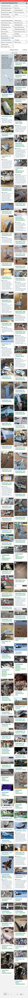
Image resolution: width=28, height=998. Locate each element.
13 (17, 994)
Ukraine (24, 62)
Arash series (17, 708)
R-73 (10, 343)
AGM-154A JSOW (18, 172)
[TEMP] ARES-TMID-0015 (6, 278)
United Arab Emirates (19, 218)
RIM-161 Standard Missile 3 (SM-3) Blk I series (7, 596)
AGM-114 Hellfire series (19, 581)
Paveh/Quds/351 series (6, 766)
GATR (23, 146)
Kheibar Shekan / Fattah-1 (20, 720)
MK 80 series (17, 668)
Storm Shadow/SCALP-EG (20, 595)
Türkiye (10, 593)
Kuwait (24, 875)
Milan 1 (21, 123)
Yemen (24, 331)
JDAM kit (23, 732)
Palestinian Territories (19, 145)
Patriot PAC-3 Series (5, 753)
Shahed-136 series (5, 780)
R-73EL (3, 345)
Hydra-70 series (18, 146)
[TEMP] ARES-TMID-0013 (6, 190)
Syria (24, 706)
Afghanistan (17, 356)
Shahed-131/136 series (19, 934)
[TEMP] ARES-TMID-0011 (6, 973)
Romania (3, 779)
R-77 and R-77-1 (18, 653)
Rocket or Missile (18, 62)
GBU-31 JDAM (4, 877)
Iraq (23, 755)
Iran (10, 156)
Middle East (4, 876)
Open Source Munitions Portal (9, 3)
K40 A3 (22, 356)
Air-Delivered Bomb (19, 167)
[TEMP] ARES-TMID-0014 (20, 313)
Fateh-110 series (5, 725)
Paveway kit (17, 670)
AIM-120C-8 (4, 947)
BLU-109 (8, 876)
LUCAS (3, 157)
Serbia (16, 169)
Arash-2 (3, 738)
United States (4, 841)
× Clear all (24, 49)
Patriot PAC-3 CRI (5, 752)
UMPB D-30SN (8, 912)
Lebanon (17, 123)
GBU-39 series (4, 900)
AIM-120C (24, 757)
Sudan (10, 116)
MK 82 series (17, 667)
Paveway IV (23, 668)
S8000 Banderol (18, 64)
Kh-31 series (17, 900)
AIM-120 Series (18, 757)
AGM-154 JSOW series (19, 171)
